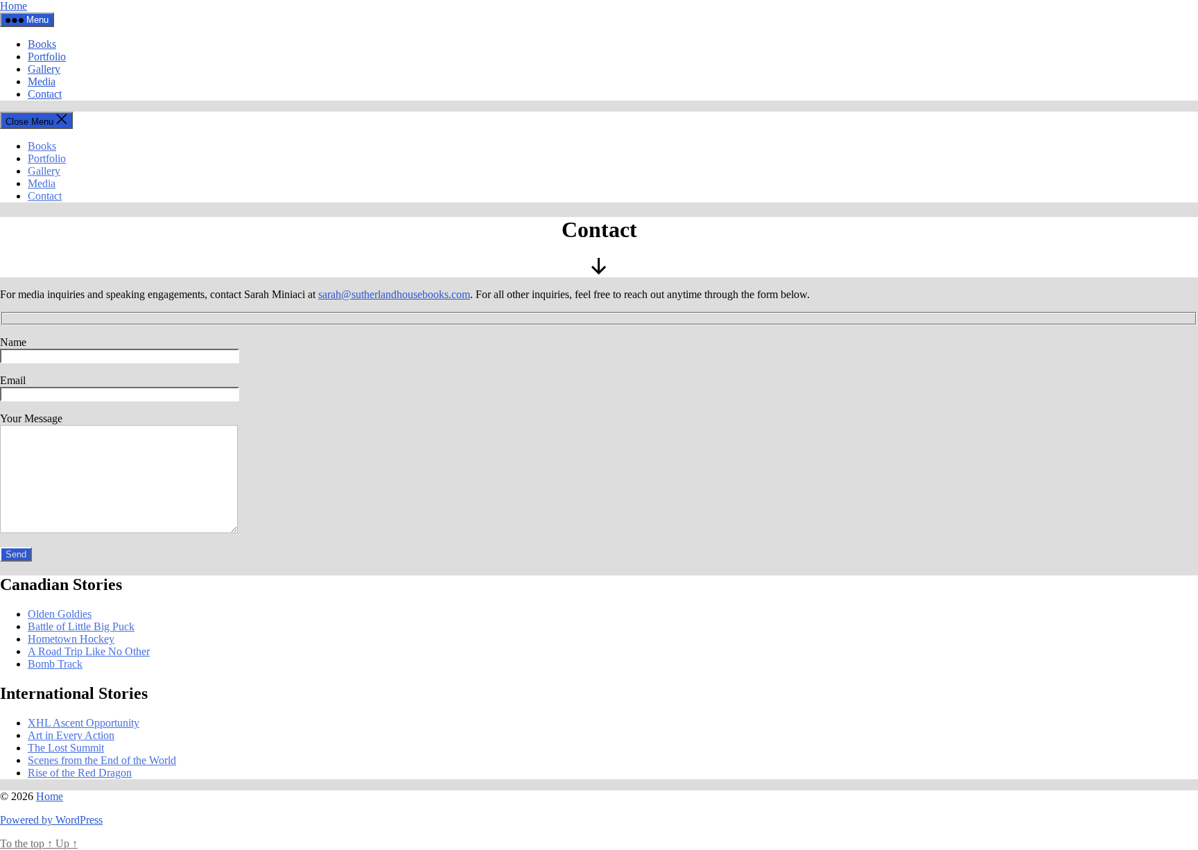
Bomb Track (55, 664)
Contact (45, 94)
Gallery (44, 69)
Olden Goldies (60, 614)
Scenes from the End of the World (102, 760)
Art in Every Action (71, 735)
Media (41, 81)
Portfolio (47, 56)
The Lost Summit (66, 748)
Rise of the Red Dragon (80, 773)
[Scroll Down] (599, 271)
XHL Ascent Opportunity (83, 723)
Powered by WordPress (51, 820)
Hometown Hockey (71, 639)
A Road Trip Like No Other (89, 651)
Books (42, 44)
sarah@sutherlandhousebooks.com (394, 294)
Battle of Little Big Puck (81, 626)
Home (13, 6)
